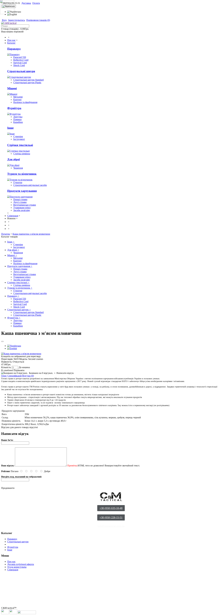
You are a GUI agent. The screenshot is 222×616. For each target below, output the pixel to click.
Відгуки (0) (28, 375)
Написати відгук (65, 373)
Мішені (12, 88)
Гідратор (17, 182)
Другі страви (20, 202)
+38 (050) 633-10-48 (111, 508)
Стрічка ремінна (21, 153)
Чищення (18, 168)
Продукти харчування (22, 190)
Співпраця (12, 569)
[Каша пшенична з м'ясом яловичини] (21, 353)
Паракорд (14, 48)
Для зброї (13, 159)
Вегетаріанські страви (24, 205)
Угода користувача (16, 567)
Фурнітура (14, 108)
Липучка (17, 116)
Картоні (17, 99)
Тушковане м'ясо (22, 207)
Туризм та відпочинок (22, 173)
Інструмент (19, 139)
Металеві (18, 97)
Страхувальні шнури (21, 71)
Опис (4, 375)
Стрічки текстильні (20, 145)
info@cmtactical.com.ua (111, 526)
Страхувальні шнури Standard (28, 80)
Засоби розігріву (21, 210)
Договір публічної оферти (20, 564)
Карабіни (18, 122)
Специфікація (14, 375)
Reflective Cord (20, 60)
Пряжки (17, 119)
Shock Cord (19, 65)
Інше (10, 127)
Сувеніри (18, 136)
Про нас (11, 561)
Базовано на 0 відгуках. (41, 373)
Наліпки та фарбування (25, 102)
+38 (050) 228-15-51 (111, 517)
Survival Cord (20, 62)
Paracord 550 (19, 57)
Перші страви (20, 199)
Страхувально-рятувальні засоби (30, 185)
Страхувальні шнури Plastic (27, 82)
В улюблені (7, 370)
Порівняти (19, 370)
